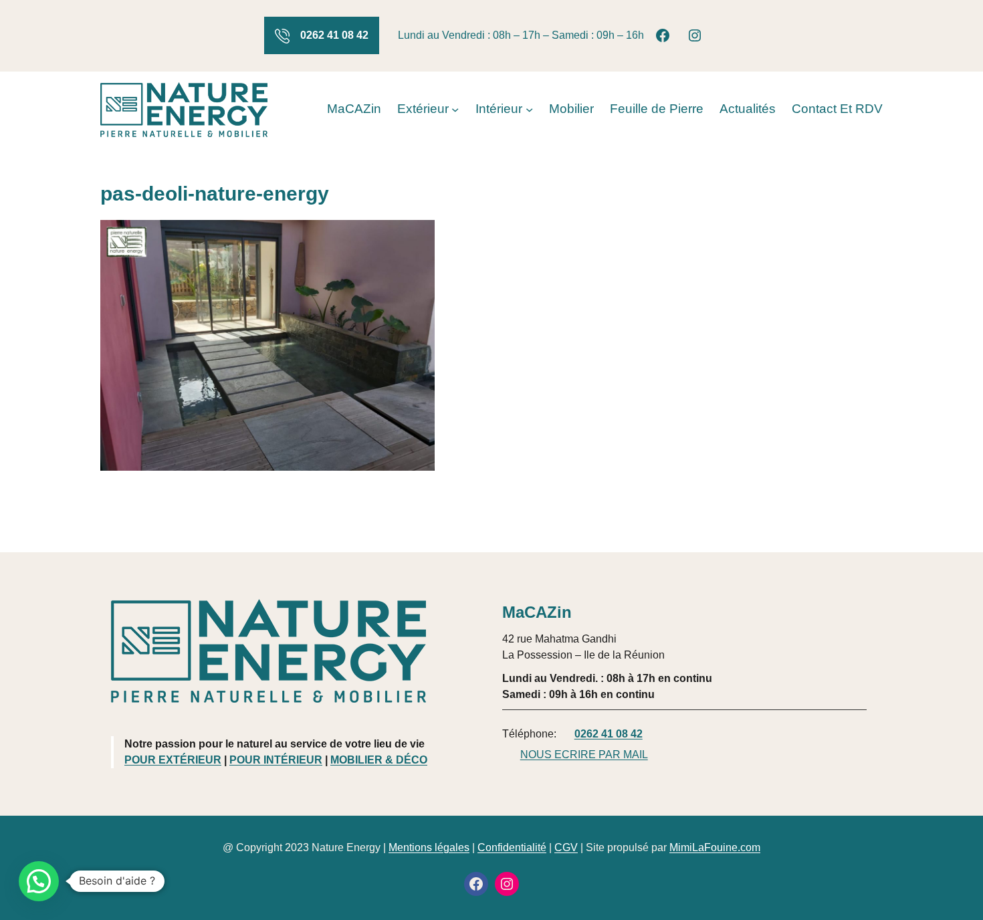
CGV (566, 847)
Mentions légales (429, 847)
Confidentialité (511, 847)
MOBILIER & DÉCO (378, 760)
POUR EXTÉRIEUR (172, 760)
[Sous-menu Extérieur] (455, 109)
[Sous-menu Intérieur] (529, 109)
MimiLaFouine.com (714, 847)
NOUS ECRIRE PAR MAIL (584, 754)
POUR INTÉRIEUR (275, 760)
